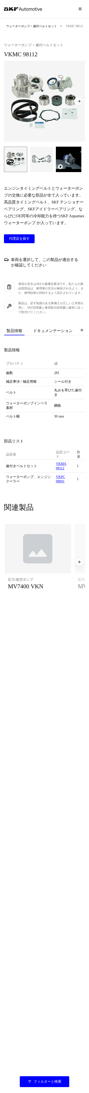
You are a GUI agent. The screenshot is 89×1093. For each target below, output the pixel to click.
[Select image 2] (41, 159)
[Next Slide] (78, 101)
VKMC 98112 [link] (74, 26)
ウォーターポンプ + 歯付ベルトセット (31, 26)
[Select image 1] (15, 159)
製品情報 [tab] (14, 331)
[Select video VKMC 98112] (68, 159)
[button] (38, 562)
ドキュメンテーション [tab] (53, 331)
